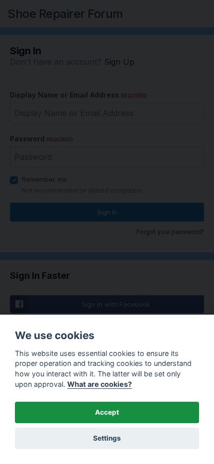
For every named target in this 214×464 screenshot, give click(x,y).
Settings (107, 438)
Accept (107, 412)
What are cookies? (99, 384)
